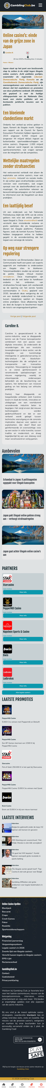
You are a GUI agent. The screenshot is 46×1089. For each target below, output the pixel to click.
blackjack (31, 1015)
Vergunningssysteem (12, 944)
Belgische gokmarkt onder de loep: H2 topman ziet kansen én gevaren (27, 828)
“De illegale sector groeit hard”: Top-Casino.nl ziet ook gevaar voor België (27, 870)
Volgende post (29, 316)
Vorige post (15, 316)
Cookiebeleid (8, 976)
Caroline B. (9, 53)
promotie (11, 178)
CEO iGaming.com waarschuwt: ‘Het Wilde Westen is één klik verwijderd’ (27, 841)
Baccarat (6, 911)
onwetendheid (30, 220)
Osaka (24, 290)
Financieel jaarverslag (12, 940)
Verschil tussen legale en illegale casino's (21, 955)
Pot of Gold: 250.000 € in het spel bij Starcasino (22, 767)
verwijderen (8, 276)
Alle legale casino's (23, 692)
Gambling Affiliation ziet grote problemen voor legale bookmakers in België (27, 885)
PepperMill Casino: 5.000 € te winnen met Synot (22, 788)
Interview (15, 823)
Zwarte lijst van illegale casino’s (17, 951)
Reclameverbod (9, 962)
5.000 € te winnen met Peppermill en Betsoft (21, 722)
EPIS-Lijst (6, 958)
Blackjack (6, 908)
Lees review (7, 589)
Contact (5, 973)
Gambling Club (23, 1069)
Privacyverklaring (10, 980)
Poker (5, 922)
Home (5, 62)
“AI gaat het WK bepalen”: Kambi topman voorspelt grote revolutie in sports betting (26, 856)
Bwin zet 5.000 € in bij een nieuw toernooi (20, 809)
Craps (5, 915)
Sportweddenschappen (13, 929)
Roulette (6, 926)
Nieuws (10, 62)
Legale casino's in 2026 (13, 948)
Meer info (23, 592)
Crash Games (8, 918)
